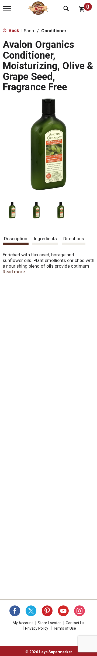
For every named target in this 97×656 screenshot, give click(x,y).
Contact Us (75, 623)
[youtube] (63, 610)
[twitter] (31, 610)
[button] (12, 210)
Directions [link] (73, 238)
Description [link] (15, 238)
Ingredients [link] (45, 238)
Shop (29, 30)
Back (13, 30)
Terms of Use (64, 628)
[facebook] (14, 610)
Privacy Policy (36, 628)
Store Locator (49, 623)
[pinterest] (47, 610)
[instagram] (79, 610)
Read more (14, 271)
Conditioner (54, 30)
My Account (23, 623)
